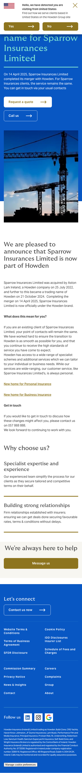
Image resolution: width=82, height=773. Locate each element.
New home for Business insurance (27, 395)
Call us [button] (14, 116)
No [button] (49, 26)
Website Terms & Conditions (15, 631)
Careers (50, 668)
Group (49, 685)
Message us (41, 563)
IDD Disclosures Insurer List (56, 639)
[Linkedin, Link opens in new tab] (28, 717)
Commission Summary (19, 668)
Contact (9, 693)
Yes (11, 26)
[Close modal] (75, 5)
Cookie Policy (55, 629)
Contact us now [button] (20, 610)
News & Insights (15, 685)
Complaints (53, 676)
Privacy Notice (14, 676)
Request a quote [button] (21, 102)
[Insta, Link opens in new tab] (38, 717)
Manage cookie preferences (20, 764)
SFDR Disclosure (16, 652)
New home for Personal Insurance (27, 384)
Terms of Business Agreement (17, 642)
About (49, 693)
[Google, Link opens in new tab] (49, 717)
